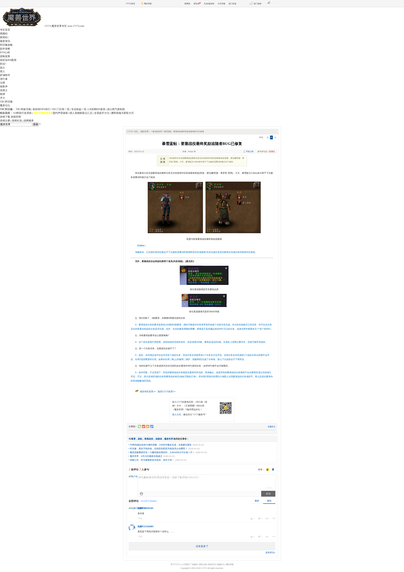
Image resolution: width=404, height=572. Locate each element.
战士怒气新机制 (116, 109)
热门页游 (232, 3)
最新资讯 (5, 41)
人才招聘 (185, 564)
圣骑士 (4, 90)
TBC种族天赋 (23, 109)
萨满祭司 (5, 75)
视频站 (4, 33)
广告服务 (194, 564)
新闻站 (4, 37)
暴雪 (133, 439)
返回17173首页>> (166, 391)
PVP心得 (5, 52)
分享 (273, 518)
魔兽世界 (168, 439)
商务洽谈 (203, 564)
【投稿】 (272, 151)
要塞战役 (148, 439)
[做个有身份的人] (267, 469)
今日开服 (221, 3)
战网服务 (29, 120)
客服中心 (221, 564)
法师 (2, 82)
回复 (267, 518)
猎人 (2, 71)
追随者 (158, 439)
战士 (2, 67)
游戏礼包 (17, 120)
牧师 (2, 94)
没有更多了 (202, 546)
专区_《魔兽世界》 (142, 131)
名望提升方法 (101, 113)
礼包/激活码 (209, 3)
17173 (130, 131)
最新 (257, 501)
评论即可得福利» (149, 501)
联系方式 (212, 564)
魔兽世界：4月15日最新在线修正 (146, 456)
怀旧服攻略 (6, 45)
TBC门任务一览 (60, 109)
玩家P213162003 (145, 526)
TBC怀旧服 (6, 101)
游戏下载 (5, 116)
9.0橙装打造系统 (22, 113)
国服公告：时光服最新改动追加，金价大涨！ (152, 460)
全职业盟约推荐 (42, 113)
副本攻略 (5, 48)
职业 (3, 63)
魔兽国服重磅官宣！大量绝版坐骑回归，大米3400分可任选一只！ (162, 452)
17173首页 (130, 3)
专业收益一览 (78, 109)
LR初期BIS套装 (96, 109)
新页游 (196, 3)
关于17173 (175, 564)
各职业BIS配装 (8, 60)
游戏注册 (5, 120)
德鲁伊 (4, 86)
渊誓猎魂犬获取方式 (122, 113)
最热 (269, 501)
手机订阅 (249, 151)
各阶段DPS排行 (41, 109)
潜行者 (4, 79)
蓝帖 (140, 439)
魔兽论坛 (5, 105)
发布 (268, 493)
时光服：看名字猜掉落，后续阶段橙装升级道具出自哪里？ (158, 448)
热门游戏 (257, 3)
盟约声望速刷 (60, 113)
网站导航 (148, 3)
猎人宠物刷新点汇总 (81, 113)
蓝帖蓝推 (5, 56)
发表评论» (270, 552)
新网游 (187, 3)
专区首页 (5, 29)
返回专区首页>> (148, 391)
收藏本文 (271, 427)
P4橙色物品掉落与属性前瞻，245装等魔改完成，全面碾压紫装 (161, 445)
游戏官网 (16, 116)
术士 (2, 97)
